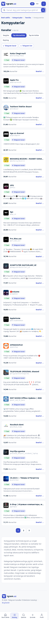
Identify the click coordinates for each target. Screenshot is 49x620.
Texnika (28, 18)
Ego (11, 212)
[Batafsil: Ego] (6, 212)
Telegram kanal (9, 46)
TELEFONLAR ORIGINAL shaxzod (24, 371)
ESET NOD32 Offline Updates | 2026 (26, 398)
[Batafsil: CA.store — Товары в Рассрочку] (6, 478)
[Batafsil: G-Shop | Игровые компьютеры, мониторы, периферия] (6, 505)
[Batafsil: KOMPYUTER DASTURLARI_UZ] (6, 266)
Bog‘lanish (6, 603)
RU (37, 4)
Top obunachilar (19, 35)
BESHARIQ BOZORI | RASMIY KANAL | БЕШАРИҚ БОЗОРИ (27, 158)
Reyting (6, 40)
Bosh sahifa (5, 18)
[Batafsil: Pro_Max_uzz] (6, 239)
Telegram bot (26, 46)
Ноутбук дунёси (17, 451)
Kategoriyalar (17, 18)
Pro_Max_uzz (15, 238)
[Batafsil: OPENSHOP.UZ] (6, 346)
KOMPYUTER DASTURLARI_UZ (23, 265)
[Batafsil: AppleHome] (6, 319)
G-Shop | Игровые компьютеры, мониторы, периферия (27, 504)
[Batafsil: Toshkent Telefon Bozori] (6, 107)
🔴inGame (14, 291)
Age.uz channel (17, 133)
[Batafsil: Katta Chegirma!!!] (6, 54)
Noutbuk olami (16, 424)
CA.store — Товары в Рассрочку (24, 477)
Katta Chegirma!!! (18, 53)
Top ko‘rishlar (34, 35)
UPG (12, 185)
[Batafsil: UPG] (6, 186)
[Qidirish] (43, 10)
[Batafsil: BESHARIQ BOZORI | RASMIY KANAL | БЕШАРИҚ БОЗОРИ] (6, 159)
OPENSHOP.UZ (16, 345)
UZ (32, 4)
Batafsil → (40, 71)
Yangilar (6, 35)
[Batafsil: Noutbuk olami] (6, 425)
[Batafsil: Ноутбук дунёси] (6, 452)
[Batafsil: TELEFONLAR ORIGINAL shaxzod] (6, 372)
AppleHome (15, 318)
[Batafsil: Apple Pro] (6, 81)
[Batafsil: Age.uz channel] (6, 134)
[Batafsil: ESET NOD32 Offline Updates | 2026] (6, 399)
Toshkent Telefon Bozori (21, 106)
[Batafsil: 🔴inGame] (6, 292)
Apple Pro (14, 80)
